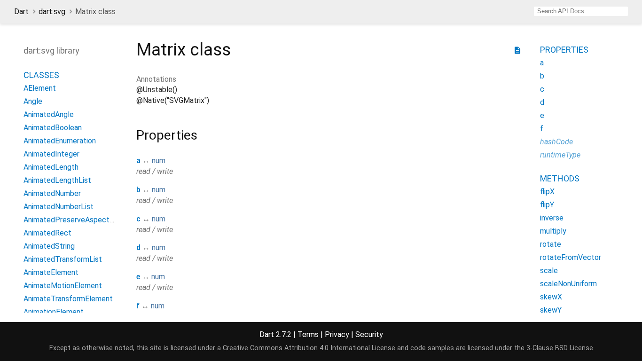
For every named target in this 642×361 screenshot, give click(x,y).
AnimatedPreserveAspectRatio (75, 219)
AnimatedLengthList (57, 180)
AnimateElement (50, 272)
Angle (32, 101)
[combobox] (581, 11)
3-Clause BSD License (559, 348)
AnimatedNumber (52, 193)
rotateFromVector (570, 257)
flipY (547, 204)
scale (549, 270)
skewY (551, 310)
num (158, 160)
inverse (552, 217)
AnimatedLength (50, 167)
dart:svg (52, 11)
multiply (553, 231)
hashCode (556, 141)
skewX (551, 296)
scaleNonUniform (568, 283)
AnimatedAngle (48, 114)
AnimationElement (53, 311)
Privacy (337, 334)
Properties (564, 50)
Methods (559, 178)
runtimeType (560, 154)
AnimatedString (49, 246)
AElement (39, 88)
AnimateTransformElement (68, 298)
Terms (308, 334)
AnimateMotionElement (62, 285)
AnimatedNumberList (58, 206)
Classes (41, 75)
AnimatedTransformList (62, 259)
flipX (547, 191)
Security (369, 334)
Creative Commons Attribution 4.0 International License (309, 348)
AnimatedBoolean (52, 127)
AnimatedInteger (51, 153)
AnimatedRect (47, 232)
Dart (21, 11)
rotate (550, 244)
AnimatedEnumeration (59, 140)
